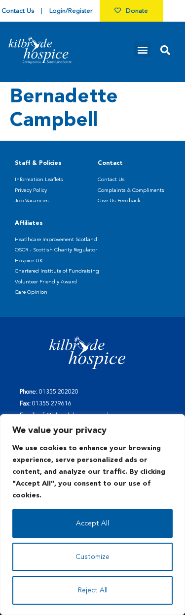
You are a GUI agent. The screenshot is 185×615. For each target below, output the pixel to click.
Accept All (92, 523)
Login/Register (70, 11)
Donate (137, 11)
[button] (142, 49)
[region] (92, 514)
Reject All (93, 590)
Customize (92, 557)
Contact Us (17, 11)
